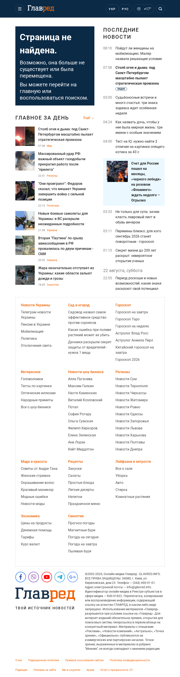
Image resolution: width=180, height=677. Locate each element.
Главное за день (42, 118)
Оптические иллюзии (38, 393)
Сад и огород (79, 305)
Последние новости (121, 33)
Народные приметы (37, 400)
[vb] (33, 577)
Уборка (121, 476)
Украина (52, 230)
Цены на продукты (36, 523)
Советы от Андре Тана (39, 468)
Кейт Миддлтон (81, 449)
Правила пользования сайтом (84, 660)
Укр (112, 9)
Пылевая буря (79, 551)
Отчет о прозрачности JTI (116, 670)
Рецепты (75, 461)
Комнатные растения (132, 497)
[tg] (59, 577)
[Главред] (41, 8)
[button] (19, 9)
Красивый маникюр (37, 490)
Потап (73, 407)
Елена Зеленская (82, 435)
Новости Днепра (128, 449)
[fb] (20, 577)
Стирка (121, 490)
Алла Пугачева (80, 379)
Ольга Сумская (80, 421)
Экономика (30, 516)
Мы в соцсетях (71, 670)
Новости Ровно (127, 407)
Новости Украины (35, 305)
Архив (90, 670)
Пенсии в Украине (35, 324)
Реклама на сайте (45, 670)
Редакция (21, 670)
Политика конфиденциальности (130, 660)
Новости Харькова (130, 435)
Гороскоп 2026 (127, 360)
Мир (49, 145)
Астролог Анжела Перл (134, 340)
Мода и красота (34, 461)
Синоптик (53, 284)
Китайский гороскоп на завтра (134, 350)
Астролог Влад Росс (131, 333)
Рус (125, 9)
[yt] (46, 577)
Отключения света (36, 345)
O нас (18, 660)
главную (30, 91)
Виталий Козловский (85, 400)
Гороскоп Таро (127, 319)
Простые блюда (81, 483)
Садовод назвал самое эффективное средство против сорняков (87, 317)
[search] (160, 8)
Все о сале (123, 468)
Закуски (75, 468)
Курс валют (30, 544)
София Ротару (79, 414)
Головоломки (32, 379)
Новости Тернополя (131, 386)
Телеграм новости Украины (36, 314)
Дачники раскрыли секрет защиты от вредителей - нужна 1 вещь (90, 347)
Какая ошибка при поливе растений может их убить (89, 332)
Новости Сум (126, 379)
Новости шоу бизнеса (86, 372)
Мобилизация (32, 331)
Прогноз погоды (81, 523)
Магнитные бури (81, 530)
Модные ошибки (34, 497)
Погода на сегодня (83, 537)
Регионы (52, 175)
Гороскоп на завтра (131, 312)
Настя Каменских (82, 393)
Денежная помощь (36, 530)
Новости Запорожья (132, 421)
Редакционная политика (43, 660)
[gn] (72, 577)
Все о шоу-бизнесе (36, 407)
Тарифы (27, 537)
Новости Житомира (131, 400)
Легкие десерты (81, 490)
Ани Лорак (76, 442)
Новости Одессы (129, 414)
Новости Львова (128, 428)
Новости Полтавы (130, 442)
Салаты (74, 476)
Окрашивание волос (37, 483)
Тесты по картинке (36, 386)
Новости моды (33, 504)
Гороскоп (123, 305)
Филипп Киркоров (82, 428)
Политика (53, 205)
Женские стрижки (35, 476)
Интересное (31, 372)
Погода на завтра (82, 544)
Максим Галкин (81, 386)
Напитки (75, 497)
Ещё (87, 118)
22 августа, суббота (122, 270)
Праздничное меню (84, 504)
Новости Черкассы (130, 393)
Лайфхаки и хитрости (133, 461)
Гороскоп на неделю (132, 326)
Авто (119, 483)
